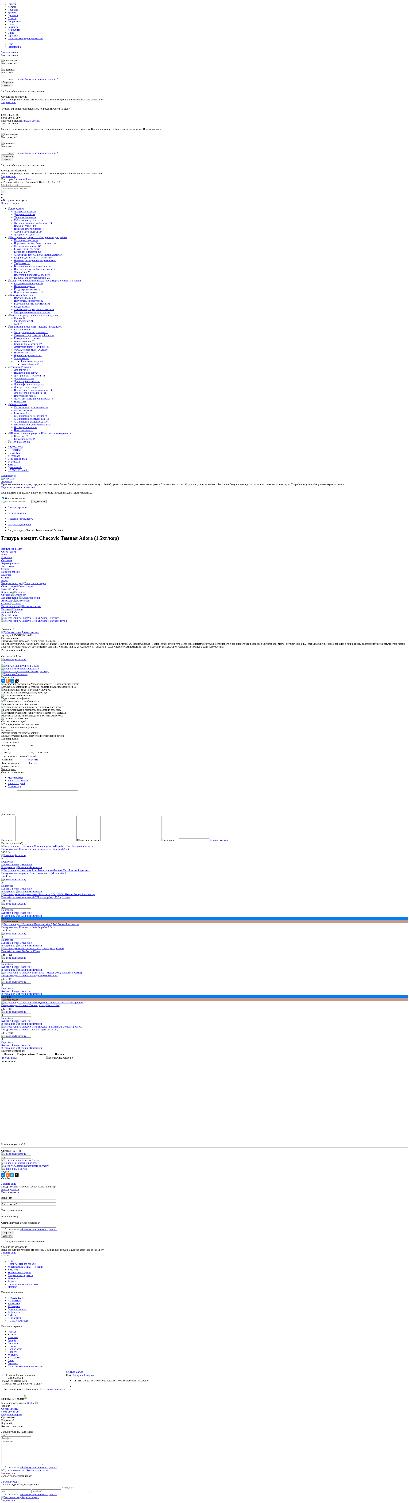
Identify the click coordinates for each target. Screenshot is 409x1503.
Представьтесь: (170, 840)
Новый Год (14, 453)
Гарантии (13, 35)
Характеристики (10, 597)
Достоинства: (8, 814)
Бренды (12, 12)
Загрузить (32, 759)
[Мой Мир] (12, 681)
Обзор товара (8, 586)
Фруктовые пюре (31, 361)
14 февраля (14, 461)
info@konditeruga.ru (11, 120)
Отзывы (12, 18)
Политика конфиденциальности (25, 38)
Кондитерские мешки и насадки (25, 1266)
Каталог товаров (10, 203)
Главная (12, 4)
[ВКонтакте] (3, 681)
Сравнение (26, 864)
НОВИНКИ (14, 450)
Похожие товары (10, 606)
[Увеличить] (30, 618)
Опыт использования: (13, 772)
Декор (11, 1261)
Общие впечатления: (88, 840)
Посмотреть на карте (54, 1389)
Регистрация (14, 46)
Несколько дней (16, 783)
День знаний (15, 467)
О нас (11, 32)
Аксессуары (7, 600)
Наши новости (9, 475)
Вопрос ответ (15, 21)
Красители (13, 1269)
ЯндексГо (6, 481)
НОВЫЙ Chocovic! (18, 470)
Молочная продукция (19, 1272)
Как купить (14, 29)
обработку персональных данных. (38, 79)
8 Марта (12, 464)
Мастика (12, 1286)
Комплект (6, 592)
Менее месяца (15, 777)
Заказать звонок (10, 52)
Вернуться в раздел (11, 583)
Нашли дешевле (30, 668)
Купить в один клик (37, 1470)
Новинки (13, 9)
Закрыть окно (8, 102)
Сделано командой (12, 1395)
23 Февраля (14, 456)
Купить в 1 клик (30, 665)
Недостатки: (8, 840)
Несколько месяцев (18, 780)
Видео (4, 615)
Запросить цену (30, 1497)
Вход (10, 44)
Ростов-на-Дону (22, 179)
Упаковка (13, 1278)
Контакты (13, 27)
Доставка (13, 15)
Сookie (30, 1403)
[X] (17, 681)
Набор (4, 589)
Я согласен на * (31, 1467)
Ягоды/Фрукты (29, 364)
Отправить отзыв (218, 840)
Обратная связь (9, 1408)
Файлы (5, 612)
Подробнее (7, 861)
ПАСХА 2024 (15, 447)
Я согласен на (31, 79)
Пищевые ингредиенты (20, 1275)
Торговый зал (9, 1057)
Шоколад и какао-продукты (23, 1284)
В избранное (8, 867)
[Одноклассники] (8, 681)
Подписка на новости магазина (18, 487)
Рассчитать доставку (37, 671)
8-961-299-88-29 (10, 1411)
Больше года (14, 786)
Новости (12, 24)
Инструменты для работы (22, 1263)
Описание (6, 594)
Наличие (6, 609)
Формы (12, 1281)
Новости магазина (14, 498)
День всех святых (17, 458)
